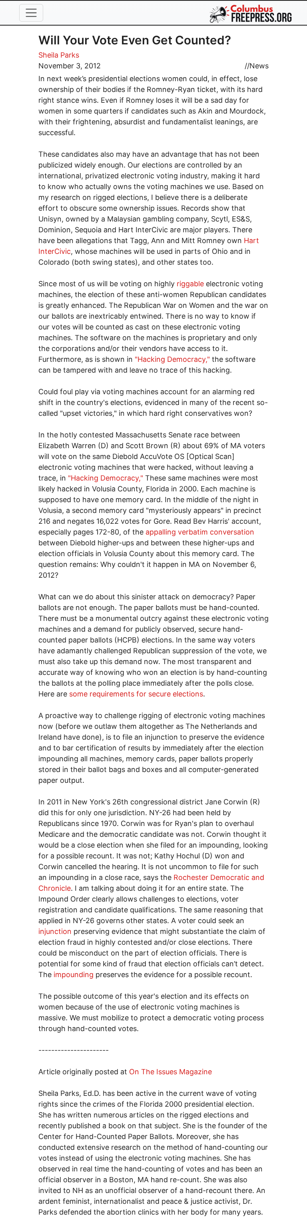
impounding (74, 974)
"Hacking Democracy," (172, 359)
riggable (190, 283)
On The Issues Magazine (170, 1071)
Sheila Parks (58, 55)
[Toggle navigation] (31, 13)
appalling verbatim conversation (200, 532)
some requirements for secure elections (136, 694)
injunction (55, 931)
